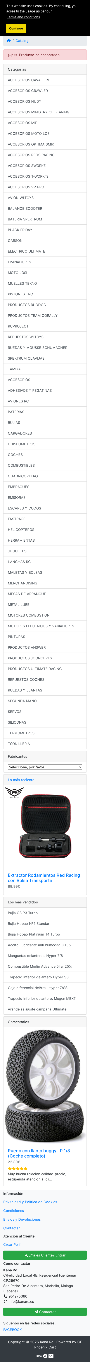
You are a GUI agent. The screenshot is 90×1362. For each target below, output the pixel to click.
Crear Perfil (12, 1244)
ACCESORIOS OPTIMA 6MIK (31, 144)
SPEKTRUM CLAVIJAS (26, 358)
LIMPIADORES (19, 262)
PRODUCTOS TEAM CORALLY (33, 315)
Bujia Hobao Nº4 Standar (28, 923)
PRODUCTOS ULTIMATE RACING (35, 669)
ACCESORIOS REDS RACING (31, 155)
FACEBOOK (12, 1329)
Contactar (11, 1228)
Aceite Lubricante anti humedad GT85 (39, 945)
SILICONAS (17, 722)
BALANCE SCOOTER (25, 208)
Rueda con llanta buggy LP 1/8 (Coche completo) (39, 1153)
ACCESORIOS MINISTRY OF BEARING (38, 112)
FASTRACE (17, 519)
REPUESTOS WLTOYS (25, 337)
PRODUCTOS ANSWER (27, 647)
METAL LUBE (18, 604)
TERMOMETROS (21, 733)
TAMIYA (14, 369)
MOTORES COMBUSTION (29, 615)
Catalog (22, 40)
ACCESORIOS (19, 380)
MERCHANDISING (22, 583)
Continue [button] (16, 28)
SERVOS (14, 711)
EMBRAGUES (18, 487)
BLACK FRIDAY (20, 230)
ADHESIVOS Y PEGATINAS (30, 390)
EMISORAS (17, 497)
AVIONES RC (18, 401)
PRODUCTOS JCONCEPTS (30, 658)
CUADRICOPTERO (23, 476)
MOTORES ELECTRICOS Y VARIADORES (41, 626)
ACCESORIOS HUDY (24, 101)
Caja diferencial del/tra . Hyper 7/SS (38, 988)
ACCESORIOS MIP (22, 123)
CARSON (15, 240)
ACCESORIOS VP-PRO (26, 187)
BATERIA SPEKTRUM (25, 219)
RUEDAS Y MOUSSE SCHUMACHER (37, 347)
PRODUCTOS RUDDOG (27, 305)
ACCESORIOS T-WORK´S (28, 176)
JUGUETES (17, 551)
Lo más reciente (21, 780)
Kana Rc (46, 1342)
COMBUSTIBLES (21, 465)
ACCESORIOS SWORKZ (27, 165)
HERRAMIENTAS (21, 540)
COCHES (15, 454)
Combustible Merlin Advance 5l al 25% (40, 966)
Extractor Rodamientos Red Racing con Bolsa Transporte (44, 878)
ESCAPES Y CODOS (24, 508)
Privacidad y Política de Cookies (30, 1202)
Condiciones (13, 1210)
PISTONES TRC (20, 294)
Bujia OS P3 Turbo (23, 913)
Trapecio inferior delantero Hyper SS (38, 977)
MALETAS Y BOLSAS (25, 572)
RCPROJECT (18, 326)
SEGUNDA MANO (22, 701)
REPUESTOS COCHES (26, 679)
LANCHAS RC (19, 562)
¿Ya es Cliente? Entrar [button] (47, 1255)
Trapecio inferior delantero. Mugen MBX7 (42, 998)
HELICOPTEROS (21, 529)
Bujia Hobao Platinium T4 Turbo (34, 934)
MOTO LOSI (17, 272)
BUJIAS (14, 422)
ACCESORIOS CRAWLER (28, 90)
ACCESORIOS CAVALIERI (28, 80)
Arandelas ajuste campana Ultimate (37, 1009)
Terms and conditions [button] (23, 17)
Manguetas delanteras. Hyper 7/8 (35, 955)
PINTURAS (16, 636)
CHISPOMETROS (21, 444)
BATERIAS (16, 412)
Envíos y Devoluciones (22, 1219)
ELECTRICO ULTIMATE (26, 251)
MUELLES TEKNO (22, 283)
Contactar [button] (47, 1312)
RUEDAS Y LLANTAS (25, 690)
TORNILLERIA (19, 744)
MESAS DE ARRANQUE (27, 594)
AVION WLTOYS (21, 198)
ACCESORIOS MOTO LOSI (29, 133)
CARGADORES (20, 433)
